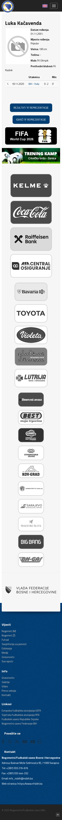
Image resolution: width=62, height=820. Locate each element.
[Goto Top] (57, 814)
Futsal (5, 640)
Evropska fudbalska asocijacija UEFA (21, 711)
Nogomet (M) (9, 631)
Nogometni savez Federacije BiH (19, 724)
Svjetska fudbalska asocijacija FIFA (20, 715)
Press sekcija (9, 691)
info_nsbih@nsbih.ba (21, 778)
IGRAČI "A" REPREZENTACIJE (31, 120)
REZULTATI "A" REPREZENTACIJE (31, 108)
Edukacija (7, 648)
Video (5, 686)
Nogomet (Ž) (8, 635)
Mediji (5, 653)
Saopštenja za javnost (14, 644)
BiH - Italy (34, 84)
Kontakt (6, 695)
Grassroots (8, 657)
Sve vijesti (7, 661)
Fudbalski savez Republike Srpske (20, 719)
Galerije (6, 682)
